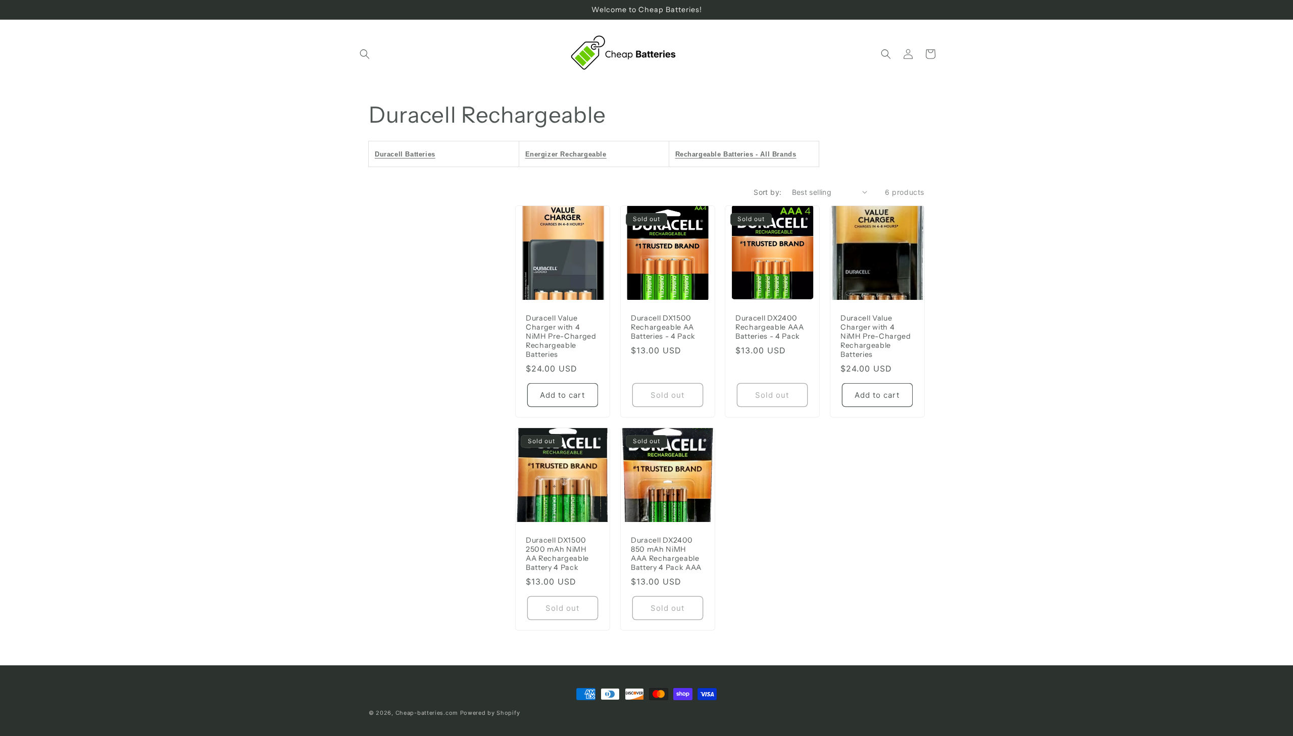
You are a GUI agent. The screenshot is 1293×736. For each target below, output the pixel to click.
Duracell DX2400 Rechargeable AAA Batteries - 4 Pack (769, 326)
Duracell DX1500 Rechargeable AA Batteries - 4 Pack (663, 326)
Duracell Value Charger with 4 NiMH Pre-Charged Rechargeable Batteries (561, 336)
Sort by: (767, 192)
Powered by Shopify (490, 712)
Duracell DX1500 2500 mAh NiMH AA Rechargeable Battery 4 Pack (557, 554)
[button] (365, 54)
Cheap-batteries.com (426, 712)
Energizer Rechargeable (566, 154)
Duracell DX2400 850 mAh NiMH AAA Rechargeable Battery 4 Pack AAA (666, 554)
